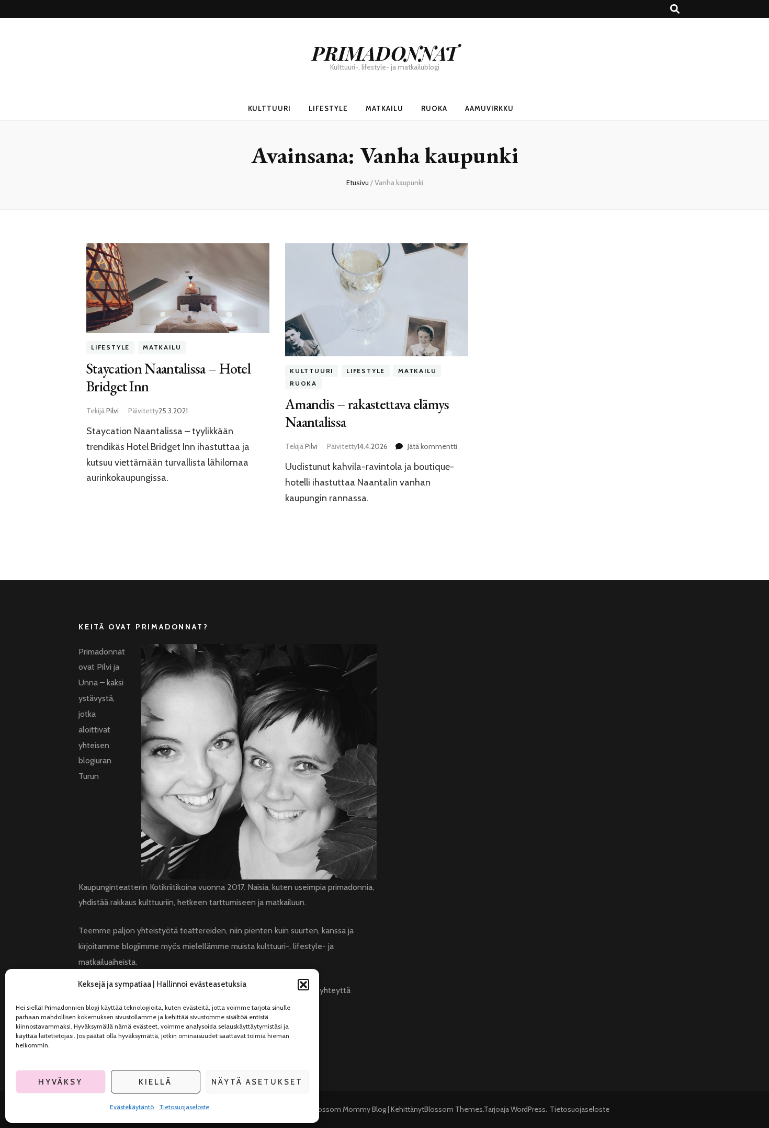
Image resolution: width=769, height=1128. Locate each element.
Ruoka (434, 108)
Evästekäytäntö (132, 1107)
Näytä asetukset (257, 1082)
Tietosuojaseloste (184, 1107)
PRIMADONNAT (385, 52)
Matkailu (384, 108)
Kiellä (155, 1082)
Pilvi (112, 410)
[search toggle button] (675, 9)
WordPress (528, 1109)
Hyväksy (60, 1082)
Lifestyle (328, 108)
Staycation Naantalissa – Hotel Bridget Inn (168, 377)
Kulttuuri (269, 108)
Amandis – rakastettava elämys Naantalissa (367, 412)
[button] (303, 984)
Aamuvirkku (489, 108)
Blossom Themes (453, 1109)
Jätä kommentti (432, 446)
